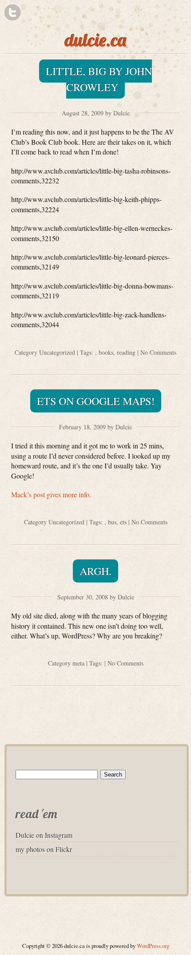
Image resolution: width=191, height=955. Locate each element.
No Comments (158, 352)
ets (123, 522)
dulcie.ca (96, 40)
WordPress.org (153, 946)
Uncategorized (57, 352)
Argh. (95, 571)
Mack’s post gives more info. (51, 494)
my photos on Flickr (44, 849)
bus (112, 522)
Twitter (12, 12)
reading (126, 352)
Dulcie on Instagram (44, 835)
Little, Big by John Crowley (99, 79)
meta (78, 663)
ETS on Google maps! (96, 401)
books (106, 352)
